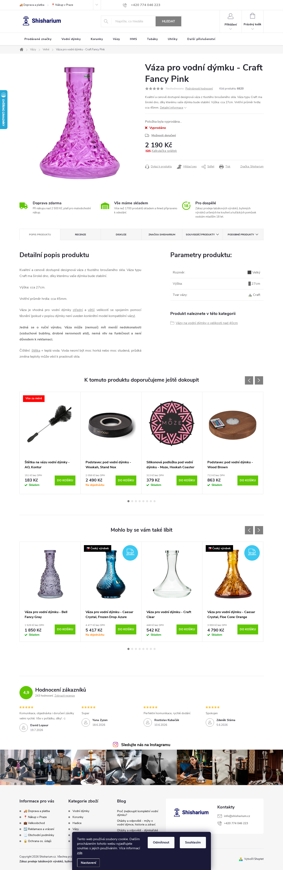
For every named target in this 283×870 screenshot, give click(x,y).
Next (259, 380)
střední (78, 310)
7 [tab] (151, 501)
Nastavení (88, 862)
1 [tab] (128, 501)
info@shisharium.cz (237, 816)
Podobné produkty (241, 234)
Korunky (78, 817)
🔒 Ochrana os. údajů (37, 841)
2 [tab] (132, 501)
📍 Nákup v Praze (62, 5)
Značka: (252, 166)
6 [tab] (147, 501)
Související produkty (200, 234)
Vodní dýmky (81, 811)
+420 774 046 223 (236, 823)
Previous (249, 380)
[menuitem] (38, 39)
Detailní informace (171, 108)
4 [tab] (140, 501)
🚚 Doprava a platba (31, 5)
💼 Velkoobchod (34, 823)
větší (91, 310)
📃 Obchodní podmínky (39, 835)
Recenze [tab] (80, 234)
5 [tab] (143, 501)
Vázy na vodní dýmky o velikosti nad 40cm (207, 323)
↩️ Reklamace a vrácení (39, 829)
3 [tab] (136, 501)
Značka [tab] (162, 234)
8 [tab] (155, 501)
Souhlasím (193, 842)
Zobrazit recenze (64, 696)
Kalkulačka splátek (164, 151)
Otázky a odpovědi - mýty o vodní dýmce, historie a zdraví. (136, 822)
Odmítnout (161, 842)
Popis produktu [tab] (40, 234)
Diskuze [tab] (121, 234)
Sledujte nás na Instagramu (145, 745)
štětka (35, 350)
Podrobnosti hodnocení (199, 88)
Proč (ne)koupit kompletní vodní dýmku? (137, 813)
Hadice (77, 823)
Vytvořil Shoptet (254, 859)
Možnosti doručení (163, 135)
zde (79, 853)
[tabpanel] (50, 443)
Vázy (76, 829)
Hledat (168, 21)
